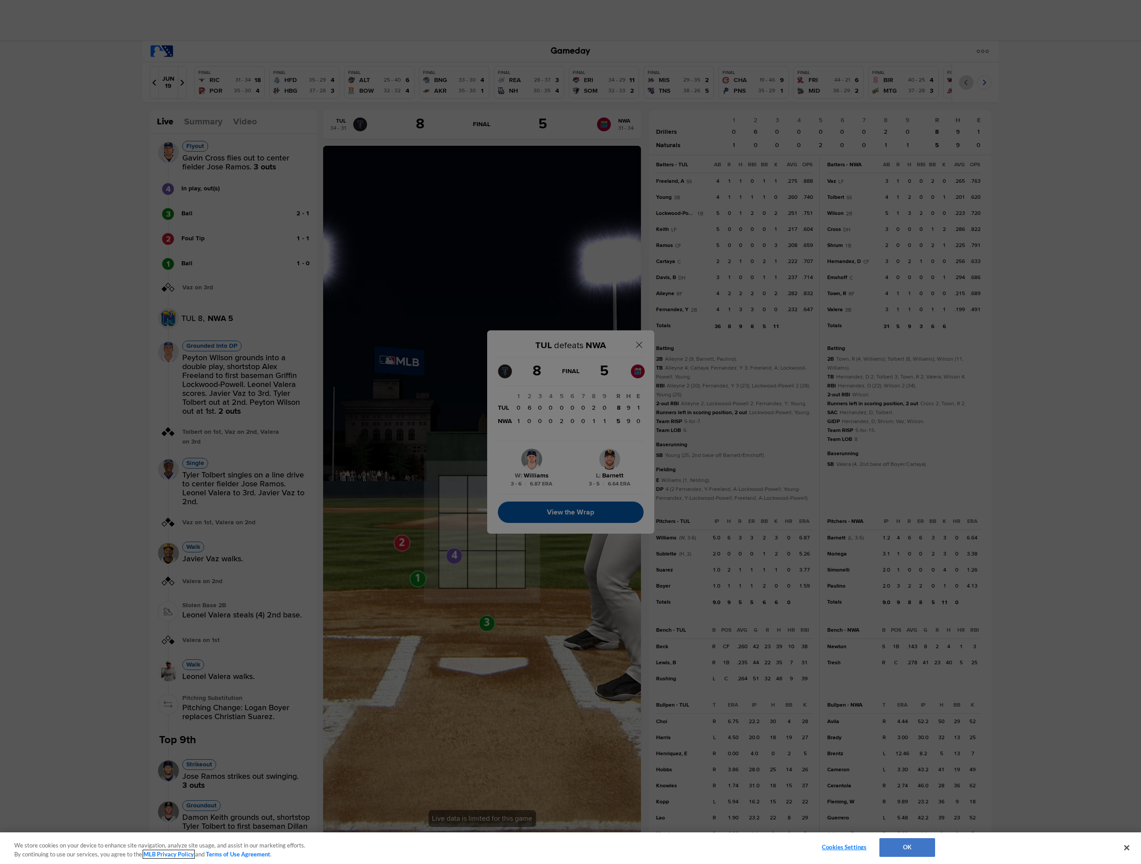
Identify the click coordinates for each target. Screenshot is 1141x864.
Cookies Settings (844, 847)
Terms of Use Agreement (238, 854)
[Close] (1127, 847)
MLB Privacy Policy (169, 854)
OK (907, 847)
